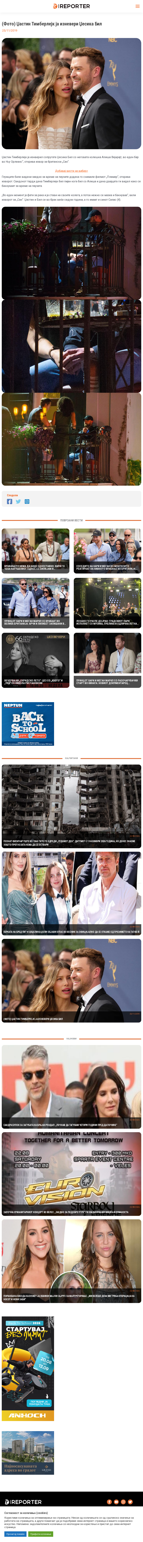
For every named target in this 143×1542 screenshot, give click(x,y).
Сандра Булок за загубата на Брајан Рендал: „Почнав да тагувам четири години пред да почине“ (60, 1125)
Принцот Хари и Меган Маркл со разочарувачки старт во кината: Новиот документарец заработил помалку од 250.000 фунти (107, 682)
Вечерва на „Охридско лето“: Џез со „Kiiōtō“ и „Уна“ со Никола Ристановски (33, 682)
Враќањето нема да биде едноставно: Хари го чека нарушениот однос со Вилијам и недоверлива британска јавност (34, 567)
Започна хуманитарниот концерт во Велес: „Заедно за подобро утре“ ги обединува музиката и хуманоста (65, 1212)
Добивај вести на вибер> (71, 171)
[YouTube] (116, 1501)
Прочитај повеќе (15, 1534)
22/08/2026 (135, 836)
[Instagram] (27, 501)
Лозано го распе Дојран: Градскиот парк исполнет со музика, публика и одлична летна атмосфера (106, 622)
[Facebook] (9, 501)
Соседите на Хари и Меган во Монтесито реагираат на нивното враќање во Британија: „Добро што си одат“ (106, 567)
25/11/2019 (135, 1014)
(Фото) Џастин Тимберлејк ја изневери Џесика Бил (33, 1019)
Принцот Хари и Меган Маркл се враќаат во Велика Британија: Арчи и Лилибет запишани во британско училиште (35, 622)
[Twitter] (18, 501)
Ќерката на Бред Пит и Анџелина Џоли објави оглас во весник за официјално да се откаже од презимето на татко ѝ (71, 931)
